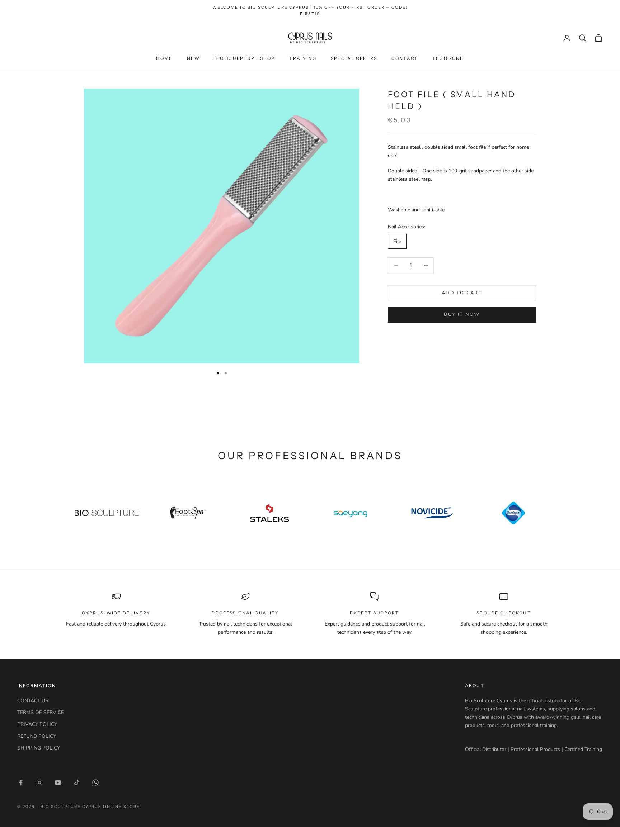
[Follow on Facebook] (20, 782)
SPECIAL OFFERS (354, 58)
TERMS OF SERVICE (40, 712)
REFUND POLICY (36, 736)
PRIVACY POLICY (37, 724)
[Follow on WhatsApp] (95, 782)
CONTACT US (32, 700)
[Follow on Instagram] (39, 782)
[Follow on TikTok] (76, 782)
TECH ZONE (448, 58)
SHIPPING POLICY (38, 748)
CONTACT (404, 58)
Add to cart (462, 293)
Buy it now (462, 314)
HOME (164, 58)
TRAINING (302, 58)
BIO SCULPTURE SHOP (245, 58)
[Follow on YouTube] (58, 782)
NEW (193, 58)
